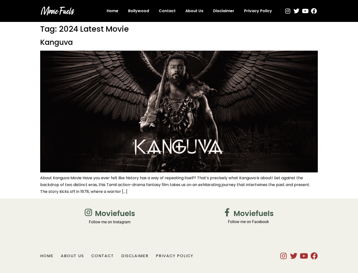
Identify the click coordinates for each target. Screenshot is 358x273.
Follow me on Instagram (110, 222)
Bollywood (138, 11)
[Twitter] (296, 11)
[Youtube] (305, 11)
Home (112, 11)
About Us (194, 11)
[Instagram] (288, 11)
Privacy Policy (258, 11)
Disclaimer (223, 11)
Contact (167, 11)
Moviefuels (115, 213)
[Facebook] (314, 11)
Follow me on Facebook (248, 221)
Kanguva (56, 42)
